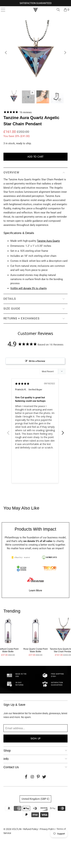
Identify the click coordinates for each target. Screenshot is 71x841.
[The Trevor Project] (49, 568)
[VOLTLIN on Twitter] (44, 777)
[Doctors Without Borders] (35, 579)
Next (63, 431)
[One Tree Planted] (49, 557)
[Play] (35, 52)
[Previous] (6, 52)
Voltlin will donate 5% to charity (28, 288)
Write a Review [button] (37, 361)
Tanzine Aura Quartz (48, 240)
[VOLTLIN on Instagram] (32, 777)
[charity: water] (21, 557)
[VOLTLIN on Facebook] (26, 777)
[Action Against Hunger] (21, 568)
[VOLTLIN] (35, 9)
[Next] (65, 52)
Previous (8, 431)
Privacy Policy (47, 829)
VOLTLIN (16, 829)
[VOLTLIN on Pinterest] (38, 777)
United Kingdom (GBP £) (35, 798)
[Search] (58, 9)
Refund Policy (30, 829)
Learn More (35, 590)
